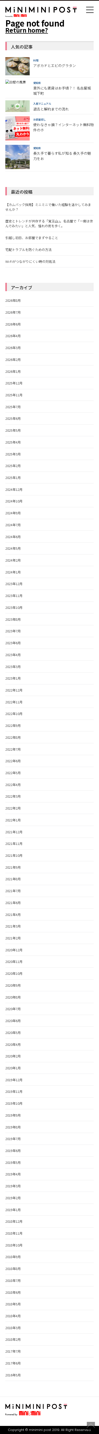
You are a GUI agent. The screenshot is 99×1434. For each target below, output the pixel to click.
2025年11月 (14, 394)
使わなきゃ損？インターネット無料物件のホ (63, 127)
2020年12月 (14, 949)
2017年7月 (13, 1351)
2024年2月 (13, 560)
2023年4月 (13, 654)
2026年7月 (13, 312)
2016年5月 (13, 1375)
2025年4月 (13, 442)
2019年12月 (14, 1079)
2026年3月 (13, 347)
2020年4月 (13, 1044)
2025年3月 (13, 454)
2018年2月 (13, 1339)
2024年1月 (13, 572)
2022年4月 (13, 784)
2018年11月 (14, 1233)
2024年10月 (14, 501)
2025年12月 (14, 383)
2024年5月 (13, 548)
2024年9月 (13, 513)
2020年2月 (13, 1056)
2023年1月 (13, 678)
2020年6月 (13, 1020)
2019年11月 (14, 1091)
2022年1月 (13, 820)
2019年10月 (14, 1103)
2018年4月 (13, 1315)
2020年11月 (14, 961)
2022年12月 (14, 690)
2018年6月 (13, 1292)
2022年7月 (13, 749)
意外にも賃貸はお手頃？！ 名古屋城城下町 (62, 90)
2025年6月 (13, 418)
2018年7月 (13, 1280)
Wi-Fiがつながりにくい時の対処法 (30, 261)
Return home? (26, 30)
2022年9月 (13, 725)
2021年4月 (13, 914)
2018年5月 (13, 1304)
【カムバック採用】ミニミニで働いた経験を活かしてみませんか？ (48, 207)
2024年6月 (13, 536)
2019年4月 (13, 1174)
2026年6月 (13, 324)
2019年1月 (13, 1209)
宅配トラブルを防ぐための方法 (28, 249)
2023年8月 (13, 619)
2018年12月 (14, 1221)
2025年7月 (13, 406)
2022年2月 (13, 808)
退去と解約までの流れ (51, 108)
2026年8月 (13, 300)
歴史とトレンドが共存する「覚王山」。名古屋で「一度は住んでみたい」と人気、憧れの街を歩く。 (49, 223)
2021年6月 (13, 902)
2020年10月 (14, 973)
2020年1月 (13, 1068)
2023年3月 (13, 666)
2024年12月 (14, 489)
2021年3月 (13, 926)
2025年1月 (13, 477)
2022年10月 (14, 713)
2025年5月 (13, 430)
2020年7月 (13, 1008)
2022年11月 (14, 702)
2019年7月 (13, 1138)
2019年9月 (13, 1115)
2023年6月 (13, 642)
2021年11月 (14, 843)
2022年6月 (13, 760)
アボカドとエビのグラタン (54, 65)
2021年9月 (13, 867)
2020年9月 (13, 985)
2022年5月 (13, 772)
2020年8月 (13, 997)
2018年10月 (14, 1245)
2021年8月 (13, 878)
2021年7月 (13, 890)
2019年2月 (13, 1197)
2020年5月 (13, 1032)
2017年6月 (13, 1363)
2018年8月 (13, 1268)
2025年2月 (13, 465)
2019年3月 (13, 1186)
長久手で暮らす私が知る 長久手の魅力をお (62, 156)
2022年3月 (13, 796)
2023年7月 (13, 631)
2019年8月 (13, 1127)
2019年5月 (13, 1162)
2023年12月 (14, 583)
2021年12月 (14, 831)
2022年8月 (13, 737)
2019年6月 (13, 1150)
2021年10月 (14, 855)
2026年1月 (13, 371)
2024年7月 (13, 524)
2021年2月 (13, 938)
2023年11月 (14, 595)
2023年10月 (14, 607)
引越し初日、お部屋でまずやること (31, 237)
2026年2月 (13, 359)
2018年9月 (13, 1256)
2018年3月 (13, 1327)
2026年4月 (13, 335)
